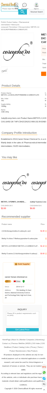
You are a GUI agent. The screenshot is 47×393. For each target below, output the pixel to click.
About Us (15, 340)
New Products (32, 351)
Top (44, 390)
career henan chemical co (16, 277)
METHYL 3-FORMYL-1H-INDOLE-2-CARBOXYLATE (20, 202)
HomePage (6, 340)
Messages (24, 9)
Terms (40, 347)
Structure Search (36, 12)
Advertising (40, 340)
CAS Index (36, 343)
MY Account (44, 384)
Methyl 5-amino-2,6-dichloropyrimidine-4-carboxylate (20, 254)
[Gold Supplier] (22, 264)
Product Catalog (12, 22)
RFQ (44, 367)
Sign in (36, 9)
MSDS (28, 343)
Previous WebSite (18, 343)
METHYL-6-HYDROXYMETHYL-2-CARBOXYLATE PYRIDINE (24, 246)
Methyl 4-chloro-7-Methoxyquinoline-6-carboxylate (20, 238)
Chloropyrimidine (24, 27)
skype (44, 378)
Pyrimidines (13, 27)
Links (27, 347)
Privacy (33, 347)
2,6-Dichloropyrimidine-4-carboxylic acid (16, 231)
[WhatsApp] (44, 372)
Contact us (6, 343)
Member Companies (27, 340)
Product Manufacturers (18, 351)
